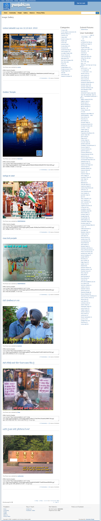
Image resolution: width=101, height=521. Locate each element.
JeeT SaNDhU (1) (85, 200)
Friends (16, 0)
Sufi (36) (63, 72)
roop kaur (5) (84, 280)
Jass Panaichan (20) (86, 191)
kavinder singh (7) (85, 214)
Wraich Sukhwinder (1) (86, 317)
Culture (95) (64, 37)
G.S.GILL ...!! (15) (85, 127)
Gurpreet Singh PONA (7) (87, 157)
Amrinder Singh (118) (86, 86)
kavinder (19, 346)
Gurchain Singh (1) (85, 141)
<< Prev (41, 500)
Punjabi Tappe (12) (65, 70)
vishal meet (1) (84, 315)
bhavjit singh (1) (85, 103)
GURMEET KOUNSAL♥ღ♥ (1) (88, 145)
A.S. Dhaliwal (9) (85, 70)
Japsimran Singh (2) (86, 186)
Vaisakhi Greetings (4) (66, 76)
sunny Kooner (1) (85, 308)
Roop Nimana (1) (85, 278)
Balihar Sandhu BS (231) (87, 99)
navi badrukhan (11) (86, 241)
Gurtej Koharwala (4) (66, 49)
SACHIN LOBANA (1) (86, 285)
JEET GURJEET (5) (86, 202)
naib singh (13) (84, 235)
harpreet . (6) (84, 172)
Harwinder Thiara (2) (86, 177)
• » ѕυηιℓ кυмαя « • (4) (86, 71)
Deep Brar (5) (84, 118)
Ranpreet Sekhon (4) (86, 267)
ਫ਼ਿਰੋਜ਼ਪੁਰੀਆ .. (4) (85, 51)
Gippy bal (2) (84, 138)
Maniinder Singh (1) (85, 232)
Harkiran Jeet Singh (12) (87, 164)
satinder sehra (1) (85, 287)
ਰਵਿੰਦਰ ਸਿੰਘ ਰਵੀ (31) (86, 58)
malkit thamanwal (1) (86, 228)
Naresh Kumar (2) (85, 237)
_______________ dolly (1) (87, 35)
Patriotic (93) (64, 65)
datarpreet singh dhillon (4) (87, 113)
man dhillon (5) (84, 230)
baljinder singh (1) (85, 101)
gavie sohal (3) (84, 136)
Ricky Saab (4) (84, 272)
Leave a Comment (54, 78)
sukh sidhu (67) (84, 301)
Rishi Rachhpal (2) (85, 276)
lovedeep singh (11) (85, 223)
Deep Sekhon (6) (85, 117)
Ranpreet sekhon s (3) (86, 269)
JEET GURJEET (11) (86, 198)
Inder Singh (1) (84, 179)
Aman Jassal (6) (85, 78)
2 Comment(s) (43, 294)
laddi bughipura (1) (85, 219)
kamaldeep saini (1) (85, 209)
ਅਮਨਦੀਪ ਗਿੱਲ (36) (85, 47)
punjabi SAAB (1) (85, 257)
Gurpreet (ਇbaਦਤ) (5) (86, 152)
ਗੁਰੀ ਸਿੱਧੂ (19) (84, 45)
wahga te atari (9, 176)
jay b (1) (83, 196)
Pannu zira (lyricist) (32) (87, 251)
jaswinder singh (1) (85, 195)
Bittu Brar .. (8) (84, 108)
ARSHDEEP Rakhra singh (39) (88, 93)
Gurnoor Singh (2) (85, 147)
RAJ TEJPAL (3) (85, 260)
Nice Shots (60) (65, 62)
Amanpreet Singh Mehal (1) (87, 82)
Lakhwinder (20, 476)
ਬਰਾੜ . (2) (83, 63)
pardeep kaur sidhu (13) (87, 253)
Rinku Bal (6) (84, 274)
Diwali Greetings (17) (66, 39)
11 (55, 500)
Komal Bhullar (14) (85, 218)
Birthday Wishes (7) (66, 33)
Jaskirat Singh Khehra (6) (87, 187)
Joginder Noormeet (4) (86, 205)
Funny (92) (63, 42)
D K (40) (83, 111)
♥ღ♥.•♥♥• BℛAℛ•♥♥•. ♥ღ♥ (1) (88, 94)
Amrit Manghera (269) (86, 89)
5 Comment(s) (43, 487)
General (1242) (64, 44)
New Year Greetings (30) (67, 60)
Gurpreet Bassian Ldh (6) (87, 154)
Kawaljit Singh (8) (85, 216)
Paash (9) (63, 63)
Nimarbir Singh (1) (85, 246)
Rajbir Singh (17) (85, 262)
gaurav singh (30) (85, 134)
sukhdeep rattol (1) (85, 303)
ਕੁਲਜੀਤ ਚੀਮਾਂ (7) (84, 54)
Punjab (20, 13)
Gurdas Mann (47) (65, 46)
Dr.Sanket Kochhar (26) (86, 126)
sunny (19, 67)
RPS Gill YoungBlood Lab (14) (88, 281)
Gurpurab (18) (64, 47)
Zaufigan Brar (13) (85, 320)
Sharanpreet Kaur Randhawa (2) (89, 295)
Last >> (57, 502)
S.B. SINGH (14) (85, 283)
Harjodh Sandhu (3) (85, 163)
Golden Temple (9, 92)
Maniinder (20, 158)
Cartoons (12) (64, 35)
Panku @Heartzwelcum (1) (87, 249)
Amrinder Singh (90, 519)
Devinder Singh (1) (85, 122)
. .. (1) (82, 38)
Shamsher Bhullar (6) (86, 292)
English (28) (64, 40)
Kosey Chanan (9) (65, 55)
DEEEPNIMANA (21, 221)
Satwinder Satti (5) (85, 288)
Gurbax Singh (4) (85, 140)
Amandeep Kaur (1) (85, 80)
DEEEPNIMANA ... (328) (87, 115)
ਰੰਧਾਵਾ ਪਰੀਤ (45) (85, 61)
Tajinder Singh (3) (85, 310)
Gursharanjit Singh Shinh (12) (88, 159)
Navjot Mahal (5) (85, 242)
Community (12, 13)
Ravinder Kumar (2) (85, 271)
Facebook (28, 510)
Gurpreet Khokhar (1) (86, 149)
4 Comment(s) (43, 423)
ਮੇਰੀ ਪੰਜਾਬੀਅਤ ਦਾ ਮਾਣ (11, 301)
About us (32, 13)
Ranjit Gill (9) (84, 265)
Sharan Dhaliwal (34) (86, 294)
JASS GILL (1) (84, 189)
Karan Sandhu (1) (85, 212)
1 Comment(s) (43, 169)
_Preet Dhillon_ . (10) (86, 37)
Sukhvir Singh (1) (85, 304)
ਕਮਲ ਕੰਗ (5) (84, 52)
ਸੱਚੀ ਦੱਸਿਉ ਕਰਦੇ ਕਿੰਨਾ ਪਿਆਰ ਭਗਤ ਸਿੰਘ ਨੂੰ (18, 363)
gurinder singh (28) (85, 143)
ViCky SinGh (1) (85, 313)
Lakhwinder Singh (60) (86, 221)
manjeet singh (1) (85, 233)
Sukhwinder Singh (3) (86, 306)
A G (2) (82, 40)
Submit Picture (84, 29)
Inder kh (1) (84, 180)
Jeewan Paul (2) (85, 203)
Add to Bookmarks (31, 0)
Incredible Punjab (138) (66, 53)
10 (54, 500)
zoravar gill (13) (84, 324)
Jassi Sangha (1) (85, 193)
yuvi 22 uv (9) (84, 318)
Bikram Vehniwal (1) (85, 106)
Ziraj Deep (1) (84, 322)
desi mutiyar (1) (84, 120)
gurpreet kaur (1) (85, 156)
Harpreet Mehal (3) (85, 170)
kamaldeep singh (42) (86, 210)
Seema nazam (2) (85, 290)
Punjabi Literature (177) (66, 69)
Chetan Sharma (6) (85, 110)
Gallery (26, 13)
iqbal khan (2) (84, 182)
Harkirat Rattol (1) (85, 166)
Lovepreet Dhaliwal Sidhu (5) (88, 225)
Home (2, 0)
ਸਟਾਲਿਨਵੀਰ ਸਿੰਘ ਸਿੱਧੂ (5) (86, 42)
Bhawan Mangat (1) (85, 104)
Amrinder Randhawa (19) (87, 87)
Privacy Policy (41, 13)
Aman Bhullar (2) (85, 77)
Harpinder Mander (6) (86, 168)
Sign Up (79, 3)
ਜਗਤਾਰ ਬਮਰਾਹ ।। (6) (86, 68)
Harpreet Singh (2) (85, 173)
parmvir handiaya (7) (86, 255)
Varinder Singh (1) (85, 311)
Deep (18, 412)
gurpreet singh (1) (85, 150)
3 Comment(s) (43, 232)
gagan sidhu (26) (85, 131)
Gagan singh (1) (85, 129)
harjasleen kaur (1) (85, 161)
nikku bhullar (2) (85, 244)
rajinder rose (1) (85, 264)
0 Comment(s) (43, 78)
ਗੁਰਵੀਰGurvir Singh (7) (86, 44)
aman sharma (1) (85, 75)
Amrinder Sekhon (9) (86, 84)
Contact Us (29, 509)
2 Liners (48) (64, 30)
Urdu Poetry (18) (65, 74)
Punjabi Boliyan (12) (66, 67)
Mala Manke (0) (65, 58)
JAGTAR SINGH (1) (86, 184)
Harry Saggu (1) (85, 175)
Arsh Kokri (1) (84, 91)
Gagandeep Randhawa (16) (87, 133)
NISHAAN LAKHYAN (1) (87, 248)
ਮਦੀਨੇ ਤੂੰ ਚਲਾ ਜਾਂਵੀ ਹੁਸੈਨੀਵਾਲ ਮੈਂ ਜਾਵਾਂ (16, 429)
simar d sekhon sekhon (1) (87, 297)
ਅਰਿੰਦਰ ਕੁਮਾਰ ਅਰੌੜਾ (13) (86, 49)
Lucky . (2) (83, 226)
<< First (36, 500)
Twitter (33, 510)
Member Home (9, 0)
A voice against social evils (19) (68, 32)
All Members (22, 0)
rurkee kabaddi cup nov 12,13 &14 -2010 (20, 28)
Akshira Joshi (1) (85, 73)
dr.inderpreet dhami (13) (86, 124)
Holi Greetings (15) (65, 51)
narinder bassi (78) (85, 239)
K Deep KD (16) (85, 207)
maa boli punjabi (10, 238)
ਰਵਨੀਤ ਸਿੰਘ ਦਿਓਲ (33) (86, 56)
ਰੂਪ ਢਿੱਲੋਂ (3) (83, 60)
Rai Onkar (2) (84, 258)
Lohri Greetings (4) (65, 56)
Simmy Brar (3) (84, 299)
